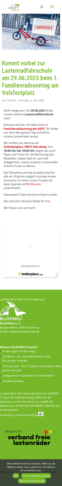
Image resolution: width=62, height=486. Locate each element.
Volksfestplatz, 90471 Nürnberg (25, 147)
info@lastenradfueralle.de (24, 331)
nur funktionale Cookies (36, 475)
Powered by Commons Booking (19, 415)
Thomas (11, 100)
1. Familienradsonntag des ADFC (26, 126)
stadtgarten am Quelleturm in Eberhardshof (28, 375)
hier (47, 201)
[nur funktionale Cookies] (57, 472)
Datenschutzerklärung (32, 480)
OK (16, 475)
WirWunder (33, 184)
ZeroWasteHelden (13, 381)
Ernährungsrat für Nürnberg (18, 351)
